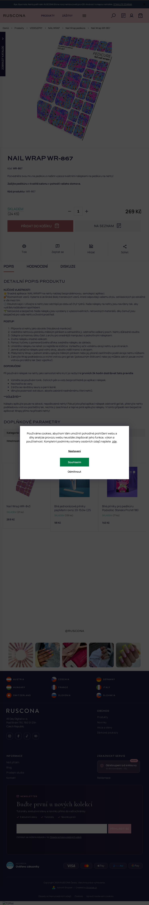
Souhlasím (74, 462)
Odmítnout (74, 471)
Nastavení (74, 451)
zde (114, 441)
